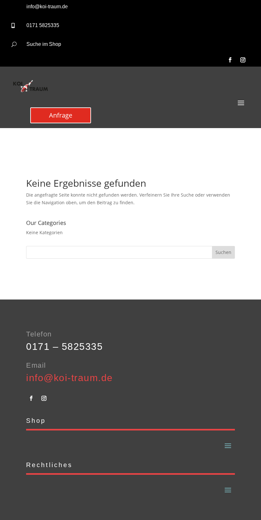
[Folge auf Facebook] (230, 60)
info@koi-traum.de (47, 6)
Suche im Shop (43, 44)
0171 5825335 (42, 25)
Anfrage (60, 115)
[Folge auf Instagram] (243, 60)
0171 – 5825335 (64, 346)
